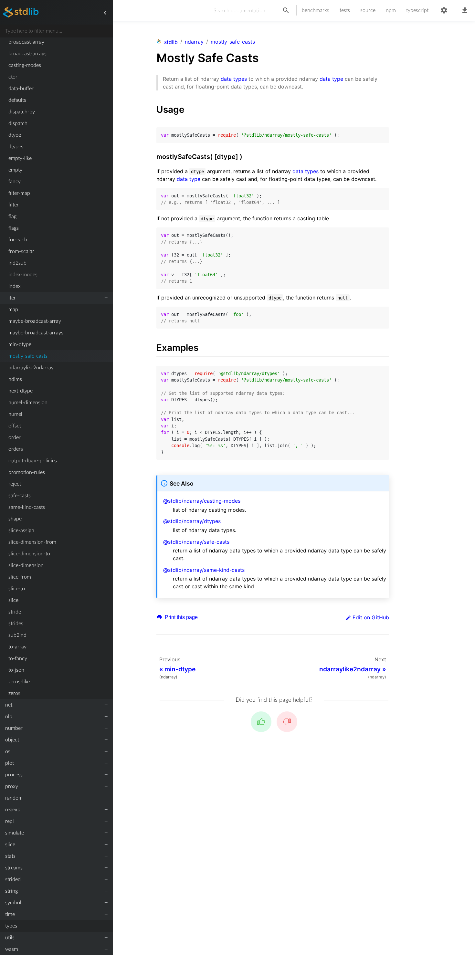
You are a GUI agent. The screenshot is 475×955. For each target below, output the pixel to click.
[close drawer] (105, 12)
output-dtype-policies (32, 460)
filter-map (19, 193)
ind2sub (17, 263)
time (10, 914)
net (8, 705)
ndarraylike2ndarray (31, 367)
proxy (11, 786)
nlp (8, 716)
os (7, 751)
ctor (12, 76)
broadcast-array (26, 42)
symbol (13, 902)
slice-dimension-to (29, 553)
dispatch (17, 123)
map (13, 309)
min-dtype (19, 344)
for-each (17, 239)
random (14, 798)
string (11, 891)
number (14, 728)
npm (391, 10)
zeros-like (19, 681)
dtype (14, 135)
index (14, 286)
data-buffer (21, 88)
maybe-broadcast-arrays (35, 332)
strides (15, 623)
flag (12, 216)
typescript (417, 10)
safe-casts (19, 495)
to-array (17, 646)
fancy (14, 181)
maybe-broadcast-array (34, 321)
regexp (12, 809)
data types (234, 79)
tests (345, 10)
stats (10, 856)
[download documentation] (464, 10)
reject (14, 484)
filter (13, 204)
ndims (15, 379)
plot (9, 763)
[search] (286, 10)
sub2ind (17, 635)
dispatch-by (21, 111)
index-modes (22, 274)
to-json (16, 670)
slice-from (19, 577)
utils (10, 937)
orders (15, 449)
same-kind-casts (26, 507)
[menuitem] (56, 42)
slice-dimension (26, 565)
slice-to (16, 588)
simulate (14, 832)
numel (15, 414)
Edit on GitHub (371, 617)
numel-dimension (28, 402)
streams (14, 867)
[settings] (444, 10)
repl (9, 821)
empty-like (20, 158)
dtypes (15, 146)
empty (15, 170)
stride (14, 611)
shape (15, 518)
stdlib (171, 42)
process (14, 774)
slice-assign (21, 530)
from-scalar (21, 251)
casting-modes (24, 65)
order (14, 437)
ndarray (194, 41)
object (12, 739)
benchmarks (315, 10)
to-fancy (17, 658)
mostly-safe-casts (28, 356)
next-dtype (20, 391)
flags (13, 228)
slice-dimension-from (32, 542)
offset (14, 425)
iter (12, 297)
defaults (17, 100)
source (367, 10)
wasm (11, 949)
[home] (21, 12)
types (11, 926)
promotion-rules (26, 472)
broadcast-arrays (27, 53)
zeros (14, 693)
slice (13, 600)
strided (13, 879)
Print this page (181, 617)
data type (331, 79)
